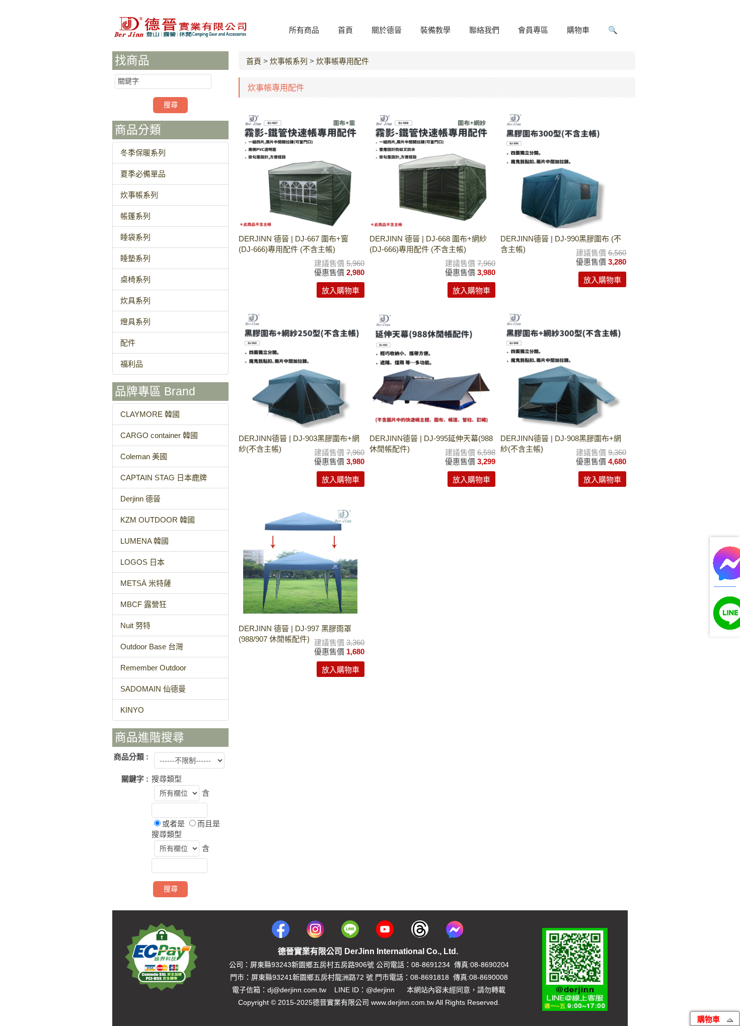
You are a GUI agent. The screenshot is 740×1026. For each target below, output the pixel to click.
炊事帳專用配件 (342, 61)
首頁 (253, 61)
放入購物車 (340, 290)
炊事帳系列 (289, 61)
